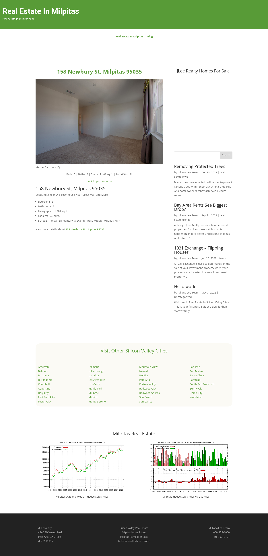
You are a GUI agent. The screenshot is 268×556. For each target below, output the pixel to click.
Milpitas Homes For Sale (134, 536)
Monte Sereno (97, 401)
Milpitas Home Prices (134, 532)
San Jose (195, 367)
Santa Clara (197, 375)
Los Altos (94, 375)
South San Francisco (202, 384)
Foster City (44, 401)
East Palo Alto (46, 397)
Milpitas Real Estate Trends (133, 541)
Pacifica (143, 375)
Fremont (94, 367)
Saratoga (195, 379)
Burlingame (45, 379)
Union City (196, 393)
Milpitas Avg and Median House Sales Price (82, 496)
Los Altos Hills (97, 379)
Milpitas (93, 397)
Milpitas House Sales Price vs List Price (185, 496)
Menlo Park (95, 388)
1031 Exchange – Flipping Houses (198, 250)
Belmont (43, 371)
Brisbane (43, 375)
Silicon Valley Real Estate (134, 528)
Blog (150, 36)
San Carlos (145, 401)
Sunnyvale (196, 388)
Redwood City (147, 388)
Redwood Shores (149, 393)
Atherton (43, 367)
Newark (144, 371)
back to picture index (99, 181)
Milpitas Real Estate (134, 433)
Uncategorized (183, 297)
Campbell (44, 384)
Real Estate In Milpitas (129, 36)
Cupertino (44, 388)
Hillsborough (96, 371)
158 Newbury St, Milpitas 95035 (85, 229)
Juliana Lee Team (188, 172)
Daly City (43, 393)
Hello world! (186, 286)
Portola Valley (147, 384)
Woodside (196, 397)
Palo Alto (144, 379)
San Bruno (145, 397)
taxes (222, 258)
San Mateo (196, 371)
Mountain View (148, 367)
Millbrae (94, 393)
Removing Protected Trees (199, 166)
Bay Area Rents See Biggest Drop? (200, 207)
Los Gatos (94, 384)
